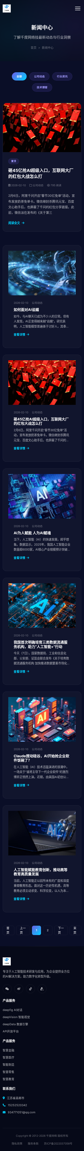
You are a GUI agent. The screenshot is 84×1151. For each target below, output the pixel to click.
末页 (74, 930)
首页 (34, 47)
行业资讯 (62, 76)
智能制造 (8, 1064)
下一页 (61, 930)
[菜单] (77, 8)
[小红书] (42, 988)
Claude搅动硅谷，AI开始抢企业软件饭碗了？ (41, 758)
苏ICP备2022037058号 (58, 1143)
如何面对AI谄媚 (26, 309)
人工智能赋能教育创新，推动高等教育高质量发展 (40, 871)
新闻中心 (48, 47)
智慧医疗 (8, 1057)
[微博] (18, 988)
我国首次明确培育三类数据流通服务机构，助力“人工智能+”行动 (40, 644)
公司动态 (39, 76)
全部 (19, 76)
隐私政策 (17, 1143)
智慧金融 (8, 1050)
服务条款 (33, 1143)
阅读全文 (14, 223)
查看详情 (19, 334)
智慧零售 (8, 1072)
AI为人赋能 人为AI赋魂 (32, 533)
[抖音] (30, 988)
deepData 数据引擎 (15, 1024)
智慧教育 (8, 1079)
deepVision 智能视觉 (16, 1017)
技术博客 (42, 87)
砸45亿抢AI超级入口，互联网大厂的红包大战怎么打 (41, 421)
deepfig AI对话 (12, 1010)
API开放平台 (11, 1031)
